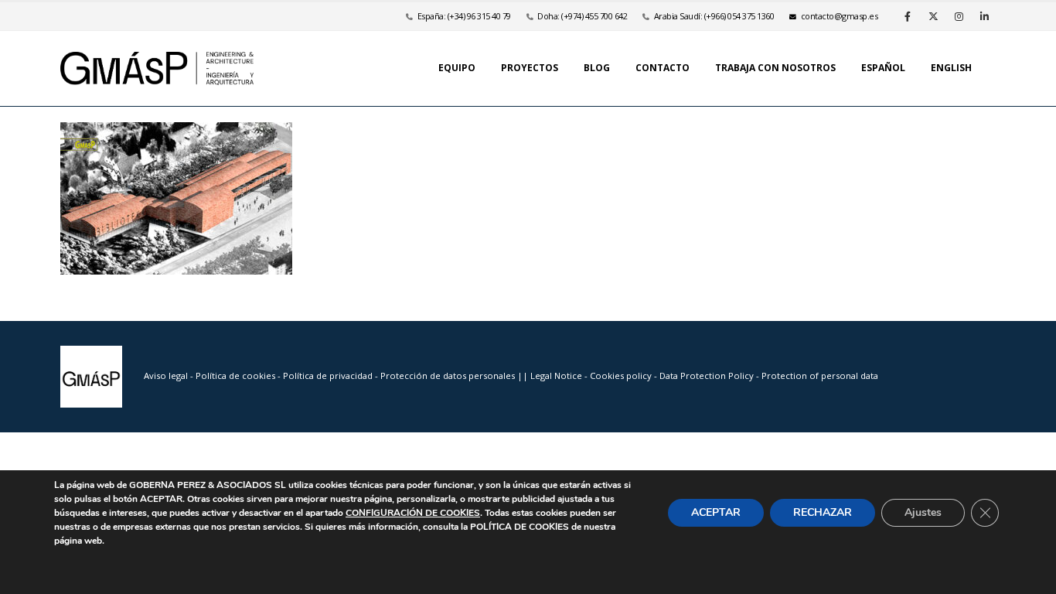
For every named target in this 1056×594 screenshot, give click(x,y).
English (951, 67)
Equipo (456, 67)
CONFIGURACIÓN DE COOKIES (413, 513)
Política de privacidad (329, 375)
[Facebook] (907, 16)
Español (883, 67)
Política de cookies (237, 375)
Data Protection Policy (706, 375)
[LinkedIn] (984, 16)
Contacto (662, 67)
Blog (597, 67)
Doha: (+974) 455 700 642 (582, 16)
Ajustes (923, 512)
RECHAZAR (822, 512)
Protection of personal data (819, 375)
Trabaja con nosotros (775, 67)
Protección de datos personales (448, 375)
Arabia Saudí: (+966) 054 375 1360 (714, 16)
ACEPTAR (716, 512)
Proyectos (529, 67)
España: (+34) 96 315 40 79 (464, 16)
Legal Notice (557, 375)
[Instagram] (958, 16)
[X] (933, 16)
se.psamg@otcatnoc (839, 16)
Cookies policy (622, 375)
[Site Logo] (157, 68)
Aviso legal (166, 375)
